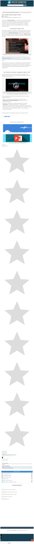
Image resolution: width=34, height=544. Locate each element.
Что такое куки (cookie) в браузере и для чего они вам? (9, 494)
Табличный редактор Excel (17, 476)
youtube (6, 116)
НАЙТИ (25, 5)
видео (9, 116)
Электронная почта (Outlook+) (17, 480)
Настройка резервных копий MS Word (6, 496)
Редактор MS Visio (17, 478)
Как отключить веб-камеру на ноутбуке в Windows (17, 133)
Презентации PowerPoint (17, 473)
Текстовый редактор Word (17, 475)
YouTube (18, 23)
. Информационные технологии (19, 530)
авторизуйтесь (4, 452)
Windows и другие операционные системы (13, 17)
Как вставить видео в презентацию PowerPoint (17, 142)
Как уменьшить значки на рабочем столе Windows (8, 489)
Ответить (2, 540)
